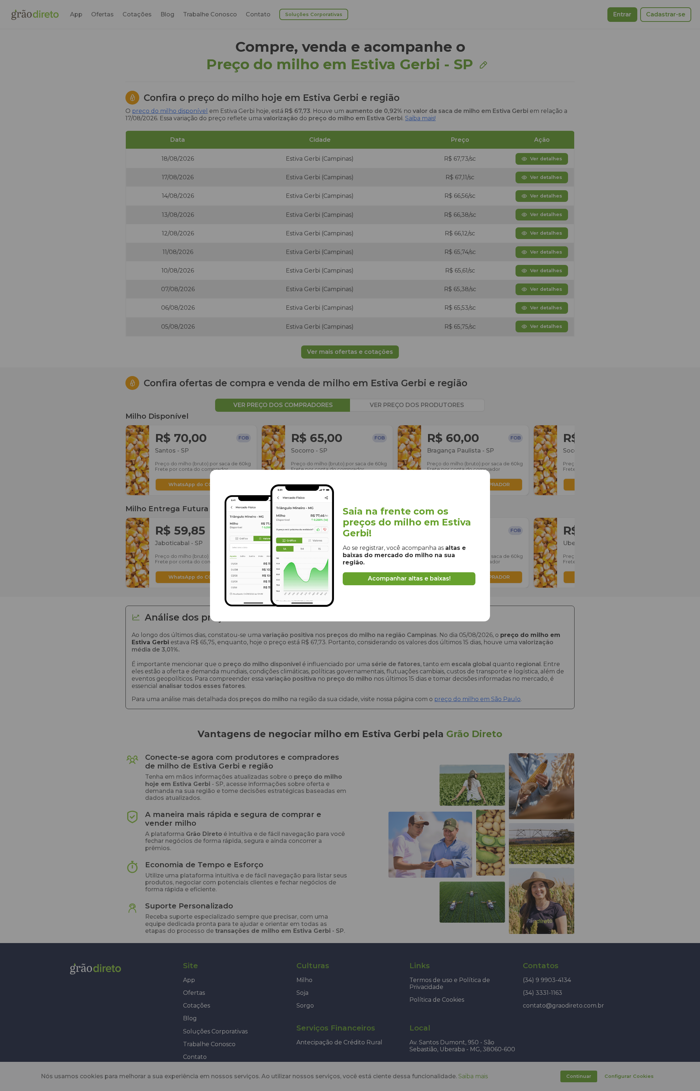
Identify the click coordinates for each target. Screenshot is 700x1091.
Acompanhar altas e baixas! (409, 578)
